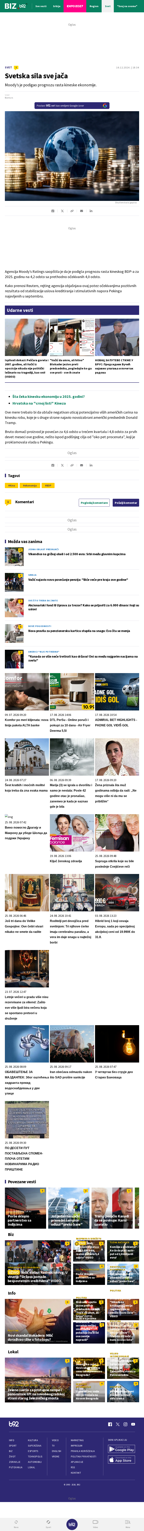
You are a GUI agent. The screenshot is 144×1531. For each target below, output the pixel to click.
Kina (12, 485)
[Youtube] (133, 1424)
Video (55, 1440)
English (56, 1451)
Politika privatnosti (83, 1456)
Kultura (33, 1440)
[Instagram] (125, 1424)
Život (12, 1456)
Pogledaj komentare (94, 503)
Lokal (31, 1467)
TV (53, 1445)
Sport (13, 1445)
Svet (8, 67)
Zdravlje (14, 1462)
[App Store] (121, 1460)
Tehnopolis (35, 1456)
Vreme (56, 1456)
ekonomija (31, 485)
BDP (48, 485)
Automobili (35, 1462)
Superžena (34, 1445)
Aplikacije (77, 1462)
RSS (73, 1467)
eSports (33, 1451)
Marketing (77, 1440)
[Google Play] (121, 1449)
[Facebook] (110, 1424)
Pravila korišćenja (83, 1451)
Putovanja (15, 1467)
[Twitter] (118, 1424)
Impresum (76, 1445)
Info (11, 1440)
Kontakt (76, 1472)
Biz (11, 1451)
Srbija (32, 574)
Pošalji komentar (126, 503)
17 (20, 549)
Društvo (115, 1386)
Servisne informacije (83, 1385)
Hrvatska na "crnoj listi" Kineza (39, 403)
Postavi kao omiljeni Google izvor (60, 105)
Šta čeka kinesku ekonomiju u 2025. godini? (48, 396)
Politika (13, 1330)
